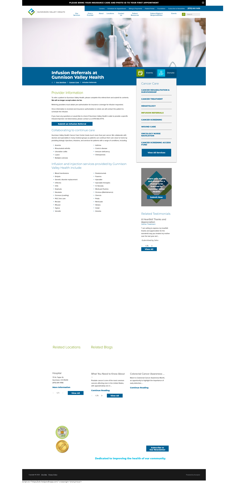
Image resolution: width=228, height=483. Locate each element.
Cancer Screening (151, 120)
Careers (102, 8)
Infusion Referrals (152, 113)
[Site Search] (183, 14)
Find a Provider (90, 14)
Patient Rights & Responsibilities (156, 14)
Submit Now (156, 197)
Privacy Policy (52, 475)
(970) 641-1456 (194, 8)
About (101, 13)
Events (174, 13)
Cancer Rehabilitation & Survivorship (155, 91)
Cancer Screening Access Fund (156, 143)
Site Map (44, 475)
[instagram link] (166, 442)
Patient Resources (135, 14)
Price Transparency (102, 453)
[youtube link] (157, 442)
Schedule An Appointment (116, 8)
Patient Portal (149, 8)
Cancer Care (74, 82)
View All (149, 249)
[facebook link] (149, 442)
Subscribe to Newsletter (176, 8)
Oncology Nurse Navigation (150, 134)
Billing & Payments (135, 8)
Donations (133, 450)
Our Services (76, 14)
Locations (110, 13)
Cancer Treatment (152, 99)
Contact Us (121, 14)
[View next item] (152, 246)
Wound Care (148, 126)
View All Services (156, 152)
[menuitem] (77, 14)
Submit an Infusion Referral (72, 124)
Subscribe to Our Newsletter (157, 448)
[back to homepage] (52, 82)
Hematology (148, 106)
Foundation (161, 8)
